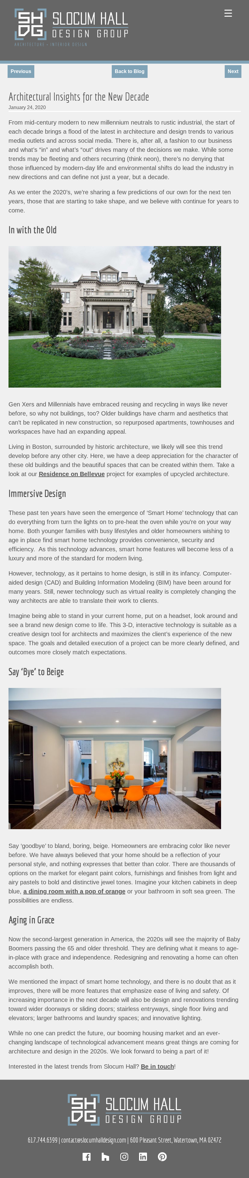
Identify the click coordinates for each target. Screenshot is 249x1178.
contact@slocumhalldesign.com (93, 1140)
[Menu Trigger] (228, 13)
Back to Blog (130, 71)
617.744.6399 (42, 1140)
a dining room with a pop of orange (74, 891)
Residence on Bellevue (72, 474)
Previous (21, 71)
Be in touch (157, 1066)
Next (233, 71)
